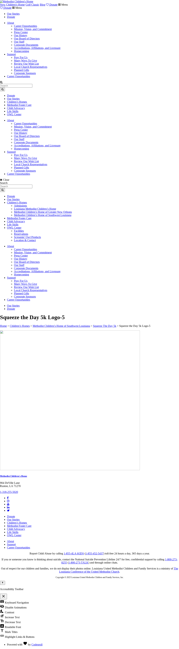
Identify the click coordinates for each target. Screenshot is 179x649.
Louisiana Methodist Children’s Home (35, 208)
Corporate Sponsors (25, 73)
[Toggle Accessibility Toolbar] (2, 583)
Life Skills (12, 111)
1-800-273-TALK (78, 562)
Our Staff (19, 41)
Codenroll (36, 644)
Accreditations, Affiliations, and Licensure (37, 47)
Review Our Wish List (26, 63)
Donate (53, 4)
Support (11, 54)
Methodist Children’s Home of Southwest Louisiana (42, 215)
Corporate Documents (26, 44)
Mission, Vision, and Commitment (33, 29)
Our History (20, 35)
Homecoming (21, 51)
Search (4, 182)
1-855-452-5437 (94, 553)
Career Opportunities (25, 25)
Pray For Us (20, 57)
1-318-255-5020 (9, 491)
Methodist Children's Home (13, 476)
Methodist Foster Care (19, 104)
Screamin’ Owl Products (27, 237)
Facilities (19, 230)
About (10, 22)
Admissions (20, 205)
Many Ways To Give (25, 60)
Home (3, 325)
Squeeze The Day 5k (104, 325)
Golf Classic (32, 4)
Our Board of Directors (27, 38)
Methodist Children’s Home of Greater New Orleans (43, 211)
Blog (42, 4)
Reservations (21, 233)
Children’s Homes (17, 101)
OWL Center (14, 114)
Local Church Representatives (30, 66)
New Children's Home (12, 4)
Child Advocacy (16, 108)
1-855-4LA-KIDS (74, 553)
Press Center (21, 32)
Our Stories (13, 13)
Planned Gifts (21, 70)
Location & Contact (25, 240)
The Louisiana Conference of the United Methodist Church (118, 570)
